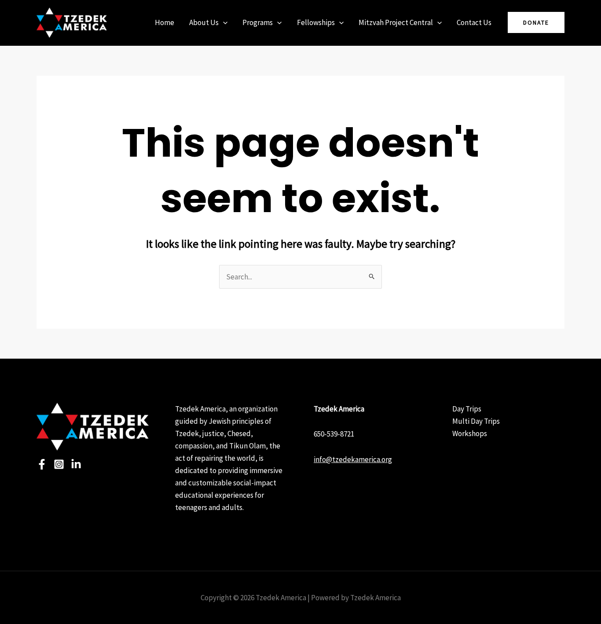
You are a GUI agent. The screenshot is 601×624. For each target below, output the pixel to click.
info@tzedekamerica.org (353, 459)
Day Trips (466, 409)
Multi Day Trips (476, 421)
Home (164, 22)
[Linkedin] (76, 464)
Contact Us (474, 22)
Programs (257, 22)
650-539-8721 (334, 434)
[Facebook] (42, 464)
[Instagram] (59, 464)
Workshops (469, 433)
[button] (223, 22)
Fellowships (316, 22)
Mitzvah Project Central (396, 22)
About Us (204, 22)
